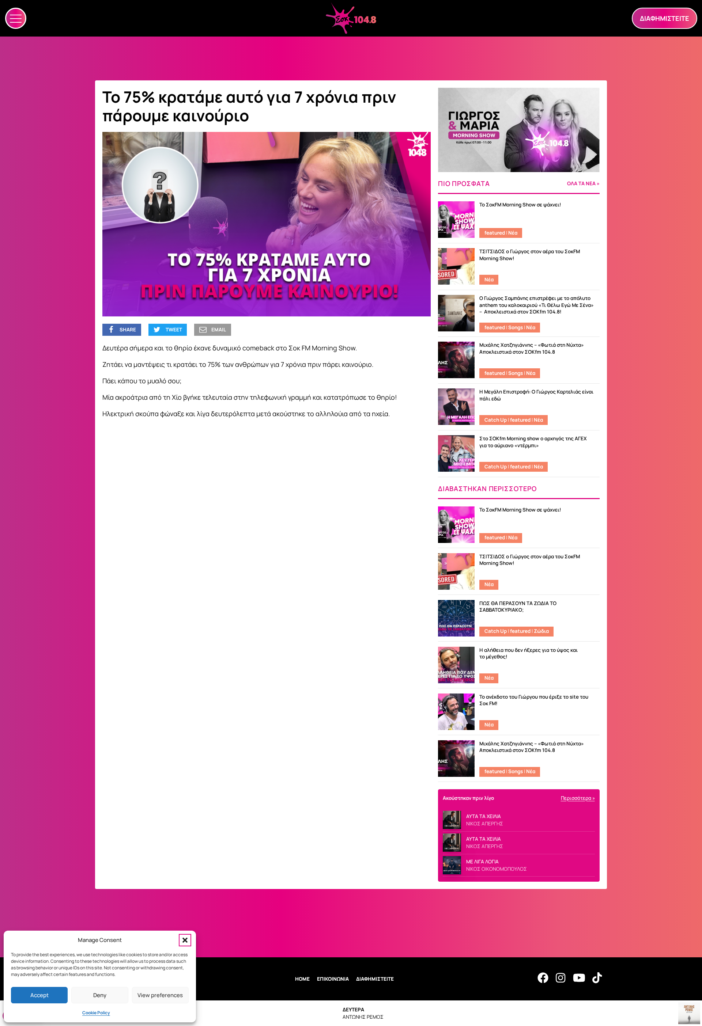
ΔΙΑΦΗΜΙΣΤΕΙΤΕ (375, 979)
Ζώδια (541, 631)
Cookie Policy (96, 1013)
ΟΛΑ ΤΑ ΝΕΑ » (583, 183)
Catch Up (495, 420)
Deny (99, 995)
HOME (302, 979)
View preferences (160, 995)
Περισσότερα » (578, 798)
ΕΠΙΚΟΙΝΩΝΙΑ (333, 979)
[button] (185, 940)
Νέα (512, 232)
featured (494, 232)
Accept (39, 995)
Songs (515, 327)
